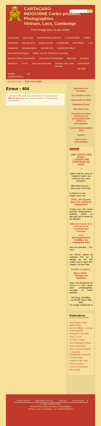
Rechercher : (75, 7)
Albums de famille (66, 48)
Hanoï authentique (77, 346)
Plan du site (13, 98)
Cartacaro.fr (23, 401)
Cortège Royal (76, 357)
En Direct (84, 58)
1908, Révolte (28, 43)
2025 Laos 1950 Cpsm (41, 64)
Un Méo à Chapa (77, 340)
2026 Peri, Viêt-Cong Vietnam (64, 65)
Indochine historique (18, 53)
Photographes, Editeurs (49, 38)
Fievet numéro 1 (76, 364)
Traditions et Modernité (51, 58)
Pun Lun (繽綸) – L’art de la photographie (80, 329)
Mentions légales (44, 401)
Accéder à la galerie (80, 269)
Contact (63, 401)
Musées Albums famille (15, 75)
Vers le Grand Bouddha (80, 349)
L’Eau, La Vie (75, 337)
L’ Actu (24, 64)
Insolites (71, 58)
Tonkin (86, 38)
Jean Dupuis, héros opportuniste (78, 323)
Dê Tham (81, 69)
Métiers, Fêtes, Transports (21, 58)
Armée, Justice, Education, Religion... (51, 53)
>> (90, 11)
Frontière (13, 43)
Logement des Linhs (78, 360)
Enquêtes (12, 64)
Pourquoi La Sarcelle (79, 333)
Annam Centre (46, 43)
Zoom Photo (84, 64)
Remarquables (29, 48)
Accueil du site (14, 81)
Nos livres (28, 38)
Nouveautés (78, 401)
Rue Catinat (74, 370)
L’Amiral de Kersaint (78, 367)
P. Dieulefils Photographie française (80, 353)
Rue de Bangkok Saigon (80, 343)
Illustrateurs (72, 38)
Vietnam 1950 (47, 48)
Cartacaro (13, 38)
